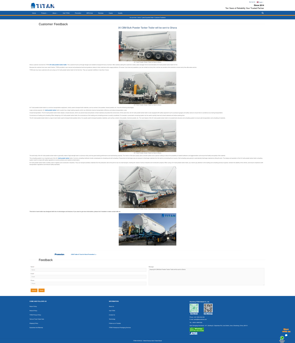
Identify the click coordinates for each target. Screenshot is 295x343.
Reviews (100, 13)
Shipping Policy (34, 323)
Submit (34, 290)
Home (34, 13)
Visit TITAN (66, 13)
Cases (111, 13)
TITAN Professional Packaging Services (120, 327)
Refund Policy (33, 310)
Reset (41, 290)
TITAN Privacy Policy (35, 315)
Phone (32, 280)
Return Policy (33, 306)
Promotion (78, 13)
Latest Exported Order (148, 17)
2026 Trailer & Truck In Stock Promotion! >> (83, 254)
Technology (112, 319)
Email (32, 273)
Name (32, 267)
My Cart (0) (252, 2)
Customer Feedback (160, 17)
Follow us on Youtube (115, 323)
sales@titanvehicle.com (200, 319)
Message (151, 267)
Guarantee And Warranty (36, 327)
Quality (120, 13)
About (55, 13)
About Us (111, 306)
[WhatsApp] (227, 329)
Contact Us (112, 315)
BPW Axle (90, 13)
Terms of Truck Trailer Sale (37, 319)
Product (43, 13)
